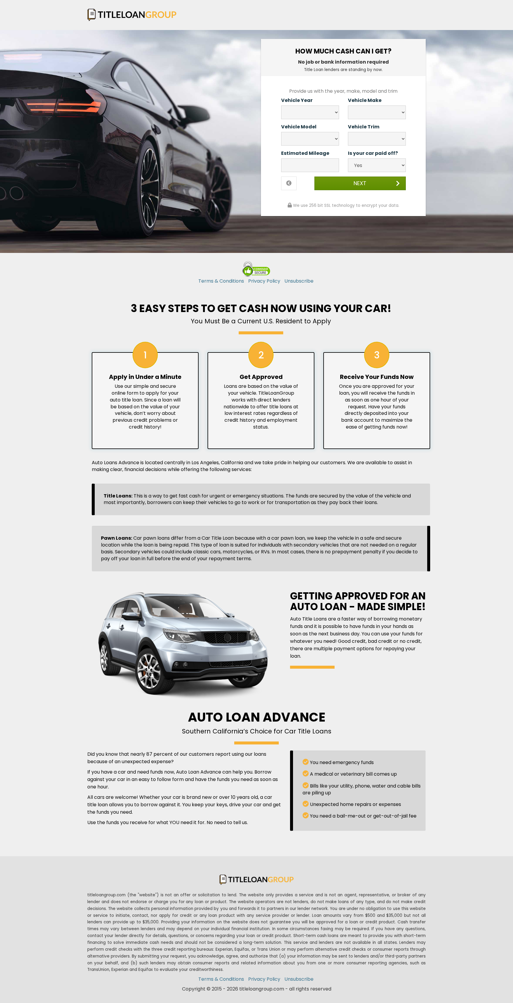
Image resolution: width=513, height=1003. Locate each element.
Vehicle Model (298, 127)
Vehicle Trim (363, 127)
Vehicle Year (297, 100)
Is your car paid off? (373, 153)
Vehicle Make (364, 100)
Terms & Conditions (221, 281)
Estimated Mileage (305, 153)
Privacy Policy (264, 281)
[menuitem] (289, 183)
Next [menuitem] (360, 183)
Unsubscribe (299, 281)
